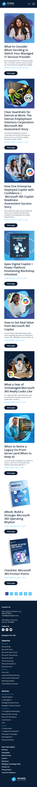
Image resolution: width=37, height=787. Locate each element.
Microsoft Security (8, 661)
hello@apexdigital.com (10, 616)
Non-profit (5, 672)
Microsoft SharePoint (9, 664)
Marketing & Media (8, 681)
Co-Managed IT (7, 700)
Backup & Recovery (8, 740)
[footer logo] (18, 779)
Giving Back (6, 753)
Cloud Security (6, 720)
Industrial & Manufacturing (10, 675)
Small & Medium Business (10, 684)
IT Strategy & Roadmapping (11, 711)
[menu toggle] (33, 4)
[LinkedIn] (7, 629)
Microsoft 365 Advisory (9, 717)
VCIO (3, 723)
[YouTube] (10, 629)
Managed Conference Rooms (11, 706)
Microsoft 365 (6, 647)
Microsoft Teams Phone (9, 652)
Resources (5, 761)
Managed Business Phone (10, 703)
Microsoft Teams (7, 649)
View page (11, 73)
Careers (4, 758)
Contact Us (5, 767)
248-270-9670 (6, 613)
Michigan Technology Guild (11, 764)
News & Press (6, 755)
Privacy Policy (6, 770)
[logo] (8, 4)
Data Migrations (7, 737)
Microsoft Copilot (7, 658)
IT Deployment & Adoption (10, 731)
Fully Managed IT (7, 697)
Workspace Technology (9, 734)
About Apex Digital (8, 747)
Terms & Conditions (8, 773)
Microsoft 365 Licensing (9, 714)
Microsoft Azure (7, 667)
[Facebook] (3, 629)
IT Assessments (7, 728)
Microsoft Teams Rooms (10, 655)
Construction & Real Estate (10, 678)
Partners (5, 750)
